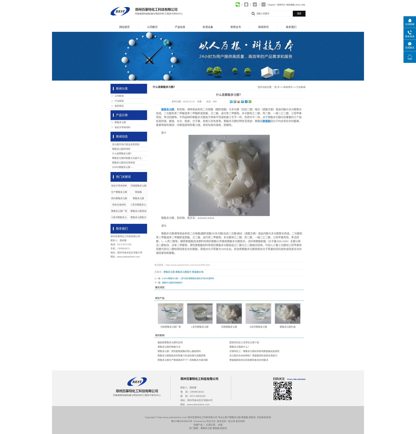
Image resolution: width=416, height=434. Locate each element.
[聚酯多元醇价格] (288, 313)
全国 (220, 424)
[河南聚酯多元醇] (229, 313)
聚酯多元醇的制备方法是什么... (128, 158)
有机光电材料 (119, 204)
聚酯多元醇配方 (138, 217)
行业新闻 (119, 101)
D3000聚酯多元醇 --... (123, 167)
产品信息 (180, 27)
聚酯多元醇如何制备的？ (173, 283)
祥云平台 (210, 421)
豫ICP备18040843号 (181, 421)
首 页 (277, 87)
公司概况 (152, 27)
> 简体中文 (280, 5)
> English (271, 5)
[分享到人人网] (246, 101)
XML (303, 5)
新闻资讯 (263, 27)
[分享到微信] (250, 101)
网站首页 (124, 27)
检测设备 (208, 27)
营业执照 (240, 421)
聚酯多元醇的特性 (121, 149)
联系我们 (291, 27)
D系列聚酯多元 (119, 217)
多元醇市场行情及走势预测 (125, 144)
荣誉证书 (235, 27)
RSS (298, 5)
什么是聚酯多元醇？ (122, 153)
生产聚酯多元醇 (119, 192)
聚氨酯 (138, 192)
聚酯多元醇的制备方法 (169, 346)
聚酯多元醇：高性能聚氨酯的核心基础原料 (179, 351)
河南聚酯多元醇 (138, 185)
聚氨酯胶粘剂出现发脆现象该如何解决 (248, 360)
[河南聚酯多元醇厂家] (171, 313)
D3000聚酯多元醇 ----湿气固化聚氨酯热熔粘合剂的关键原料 (188, 278)
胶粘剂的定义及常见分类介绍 (244, 342)
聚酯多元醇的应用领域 (123, 162)
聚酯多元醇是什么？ (239, 346)
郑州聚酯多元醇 (119, 198)
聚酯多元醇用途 (138, 211)
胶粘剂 (252, 417)
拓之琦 (231, 421)
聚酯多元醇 (120, 122)
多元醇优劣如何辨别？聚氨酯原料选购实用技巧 (253, 355)
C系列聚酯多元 (138, 204)
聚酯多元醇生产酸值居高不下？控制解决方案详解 (183, 360)
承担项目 (119, 106)
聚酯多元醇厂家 (119, 211)
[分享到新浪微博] (238, 101)
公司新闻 (119, 96)
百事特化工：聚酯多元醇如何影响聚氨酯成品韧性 (254, 351)
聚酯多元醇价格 (288, 327)
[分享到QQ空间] (235, 101)
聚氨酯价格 (197, 272)
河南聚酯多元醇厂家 (170, 327)
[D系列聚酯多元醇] (258, 313)
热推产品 (198, 424)
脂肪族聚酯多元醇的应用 (170, 342)
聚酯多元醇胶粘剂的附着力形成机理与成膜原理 (181, 355)
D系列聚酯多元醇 (258, 327)
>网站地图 (290, 5)
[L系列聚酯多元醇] (200, 313)
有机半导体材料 (122, 127)
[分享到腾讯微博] (242, 101)
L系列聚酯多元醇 (199, 327)
